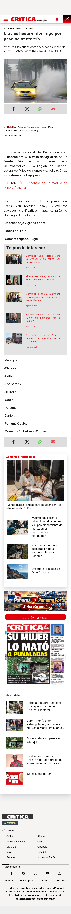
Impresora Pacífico (47, 857)
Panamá (21, 127)
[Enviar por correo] (53, 109)
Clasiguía (42, 846)
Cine (39, 841)
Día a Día (11, 846)
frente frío (12, 130)
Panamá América (15, 841)
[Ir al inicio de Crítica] (29, 19)
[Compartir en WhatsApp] (42, 108)
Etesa (43, 127)
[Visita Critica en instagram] (59, 873)
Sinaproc (33, 127)
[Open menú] (5, 19)
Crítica (9, 836)
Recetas (10, 857)
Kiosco (41, 836)
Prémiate (42, 852)
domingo (34, 130)
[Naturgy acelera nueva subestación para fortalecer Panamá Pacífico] (17, 551)
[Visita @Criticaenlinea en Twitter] (23, 873)
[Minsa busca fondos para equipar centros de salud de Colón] (35, 480)
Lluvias (24, 130)
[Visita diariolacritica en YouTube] (47, 873)
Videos (44, 880)
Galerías (61, 880)
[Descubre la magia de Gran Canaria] (17, 571)
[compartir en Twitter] (27, 109)
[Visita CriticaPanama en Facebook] (11, 873)
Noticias (9, 880)
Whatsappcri (26, 880)
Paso (50, 127)
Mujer (9, 852)
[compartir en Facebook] (13, 109)
